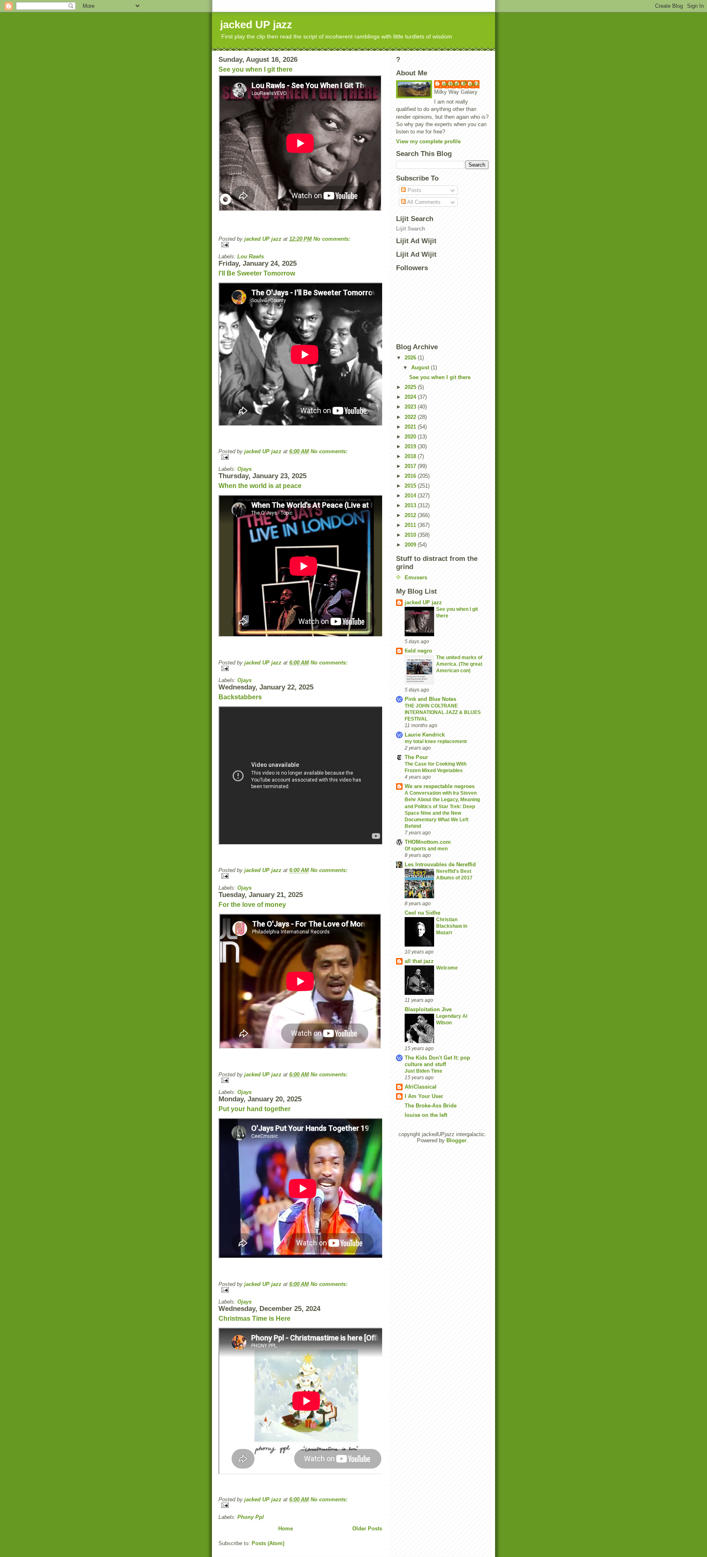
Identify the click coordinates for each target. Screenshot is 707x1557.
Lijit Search (410, 229)
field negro (418, 651)
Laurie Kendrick (425, 735)
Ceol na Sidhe (422, 913)
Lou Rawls (250, 256)
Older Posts (367, 1528)
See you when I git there (255, 69)
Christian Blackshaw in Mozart (451, 926)
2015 (411, 486)
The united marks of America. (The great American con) (459, 664)
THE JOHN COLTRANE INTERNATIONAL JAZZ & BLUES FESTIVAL (443, 712)
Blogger (456, 1140)
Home (285, 1528)
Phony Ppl (250, 1517)
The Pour (416, 757)
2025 (411, 387)
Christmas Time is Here (254, 1318)
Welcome (447, 968)
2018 (411, 456)
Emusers (416, 577)
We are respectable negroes (440, 786)
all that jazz (419, 961)
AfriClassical (421, 1087)
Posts (413, 190)
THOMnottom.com (428, 842)
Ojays (244, 469)
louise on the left (426, 1115)
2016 (411, 476)
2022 (411, 417)
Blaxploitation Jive (428, 1009)
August (421, 367)
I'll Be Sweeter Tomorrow (256, 273)
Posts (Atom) (268, 1543)
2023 (411, 407)
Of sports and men (426, 849)
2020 (411, 437)
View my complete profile (428, 141)
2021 (411, 427)
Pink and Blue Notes (430, 699)
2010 (411, 535)
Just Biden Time (423, 1071)
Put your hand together (254, 1108)
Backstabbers (240, 697)
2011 (411, 525)
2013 (411, 505)
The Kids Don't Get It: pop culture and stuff (437, 1061)
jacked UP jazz (461, 84)
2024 (411, 397)
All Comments (423, 202)
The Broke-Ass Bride (431, 1106)
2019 (411, 446)
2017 (411, 466)
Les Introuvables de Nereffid (440, 864)
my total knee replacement (436, 741)
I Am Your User (424, 1096)
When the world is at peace (260, 485)
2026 (411, 358)
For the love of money (252, 904)
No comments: (331, 239)
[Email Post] (300, 244)
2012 (411, 515)
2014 (411, 496)
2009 (411, 545)
